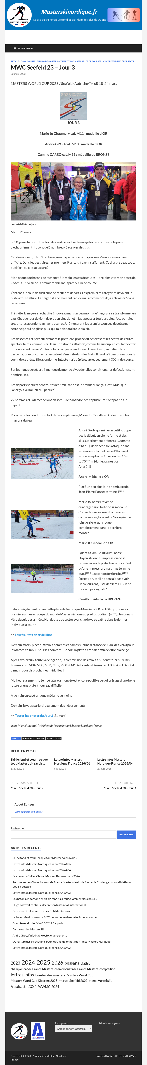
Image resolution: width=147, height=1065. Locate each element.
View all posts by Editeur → (30, 811)
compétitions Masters (71, 61)
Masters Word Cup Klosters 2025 (34, 981)
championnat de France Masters (32, 969)
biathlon (86, 963)
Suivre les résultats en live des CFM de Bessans (41, 911)
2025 (43, 962)
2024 (28, 962)
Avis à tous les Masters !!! (28, 929)
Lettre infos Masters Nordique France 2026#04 (115, 761)
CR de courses (93, 61)
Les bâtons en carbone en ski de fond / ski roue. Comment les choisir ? (55, 898)
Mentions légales (109, 1023)
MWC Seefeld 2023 (112, 61)
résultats (128, 61)
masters (59, 975)
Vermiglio (105, 980)
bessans (72, 962)
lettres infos (22, 974)
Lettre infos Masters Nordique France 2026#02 (42, 947)
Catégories (61, 1023)
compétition (107, 969)
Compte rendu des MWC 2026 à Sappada (38, 923)
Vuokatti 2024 (24, 986)
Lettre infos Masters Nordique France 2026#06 (72, 761)
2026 (57, 963)
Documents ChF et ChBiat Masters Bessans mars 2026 (46, 876)
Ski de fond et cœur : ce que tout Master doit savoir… (29, 761)
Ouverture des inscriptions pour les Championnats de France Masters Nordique (61, 941)
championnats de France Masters (76, 969)
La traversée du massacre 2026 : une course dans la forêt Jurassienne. (55, 917)
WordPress (116, 1055)
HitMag (131, 1055)
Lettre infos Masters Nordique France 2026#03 (42, 892)
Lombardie (43, 975)
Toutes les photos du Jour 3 (34, 715)
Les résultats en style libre (33, 635)
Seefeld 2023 (53, 738)
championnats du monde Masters (39, 61)
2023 (15, 962)
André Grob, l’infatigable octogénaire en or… (40, 935)
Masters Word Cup (33, 738)
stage (92, 981)
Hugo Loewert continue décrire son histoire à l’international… (50, 905)
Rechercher (18, 828)
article (15, 61)
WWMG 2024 (48, 987)
